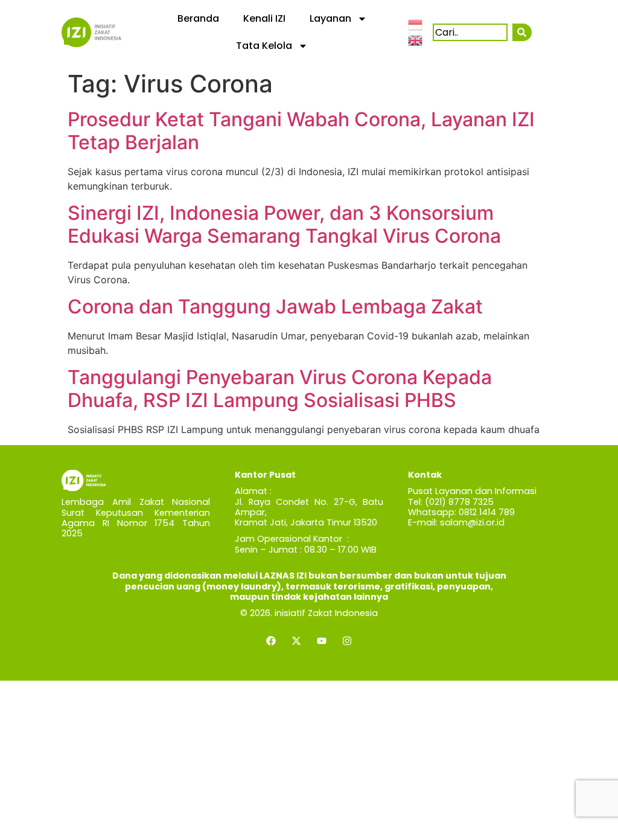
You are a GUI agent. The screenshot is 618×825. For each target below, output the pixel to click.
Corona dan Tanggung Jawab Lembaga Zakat (275, 306)
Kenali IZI (264, 18)
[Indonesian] (416, 24)
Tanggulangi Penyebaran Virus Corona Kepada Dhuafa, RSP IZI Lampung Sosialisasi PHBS (280, 388)
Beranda (198, 18)
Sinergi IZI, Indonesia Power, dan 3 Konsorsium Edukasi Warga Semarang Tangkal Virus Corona (284, 224)
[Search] (521, 32)
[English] (416, 39)
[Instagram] (347, 640)
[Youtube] (321, 640)
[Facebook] (271, 640)
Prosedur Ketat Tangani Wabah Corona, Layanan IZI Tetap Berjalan (301, 131)
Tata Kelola (264, 46)
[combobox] (470, 32)
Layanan (330, 18)
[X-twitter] (296, 640)
